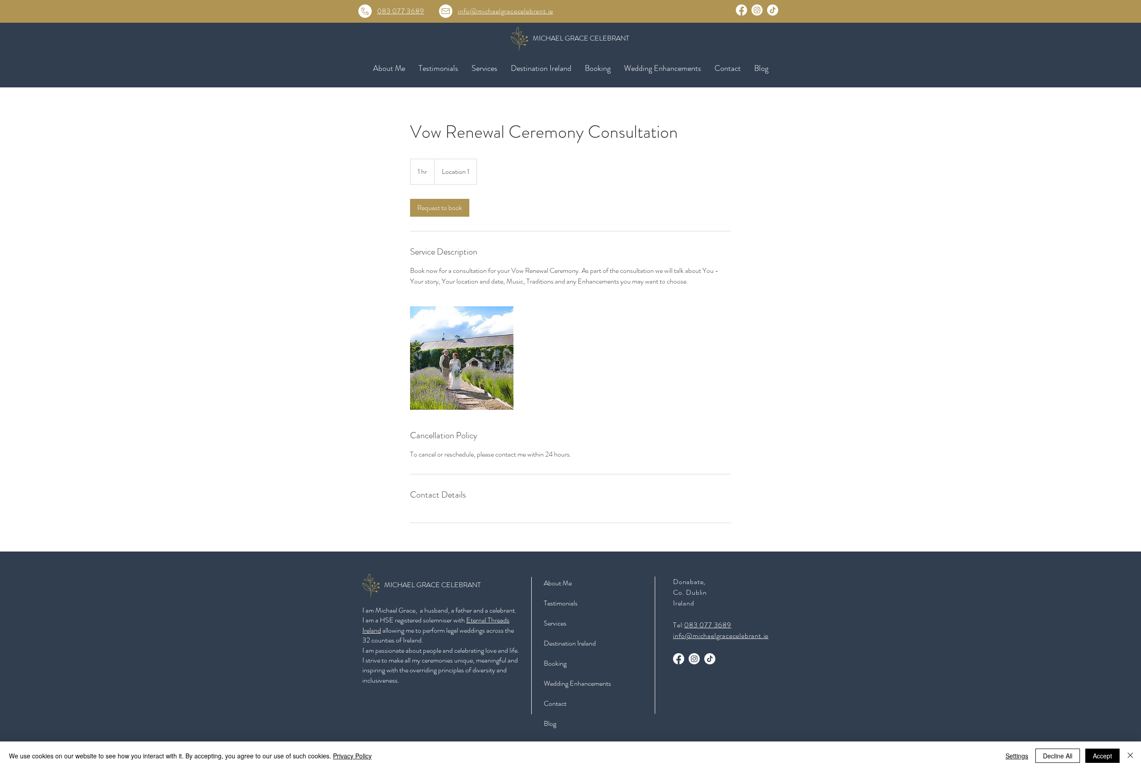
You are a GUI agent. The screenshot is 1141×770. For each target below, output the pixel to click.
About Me (558, 583)
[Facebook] (741, 10)
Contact (555, 703)
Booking (555, 663)
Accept (1102, 755)
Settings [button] (1017, 755)
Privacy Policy (352, 755)
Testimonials (561, 603)
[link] (439, 208)
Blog (550, 723)
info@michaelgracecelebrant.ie (505, 11)
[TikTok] (772, 10)
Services (555, 623)
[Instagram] (757, 10)
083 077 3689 (400, 11)
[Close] (1130, 756)
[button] (484, 68)
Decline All (1057, 755)
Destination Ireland (570, 643)
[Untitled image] (461, 358)
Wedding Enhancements (577, 683)
